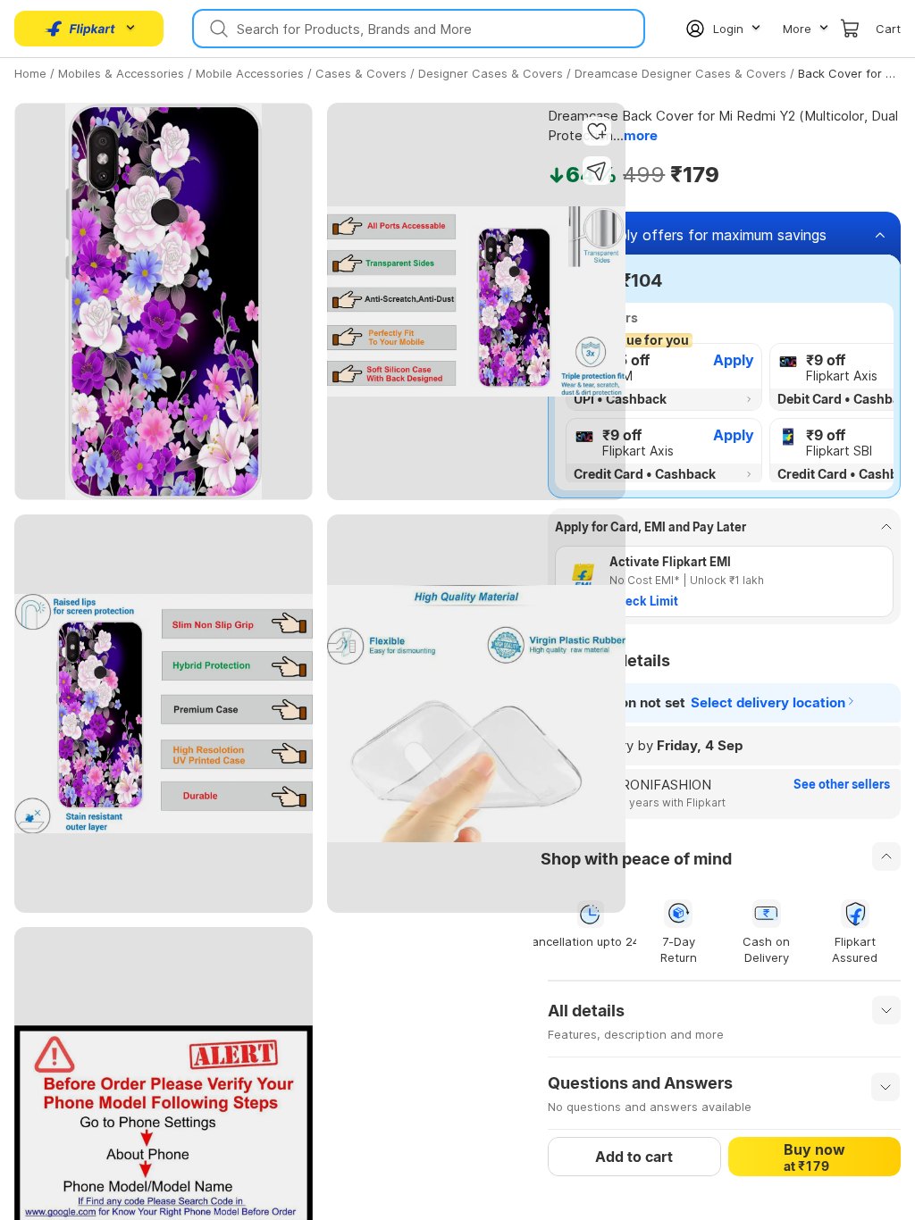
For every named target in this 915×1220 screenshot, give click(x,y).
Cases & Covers (361, 73)
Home (30, 73)
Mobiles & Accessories (121, 73)
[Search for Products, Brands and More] (217, 28)
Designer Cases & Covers (490, 73)
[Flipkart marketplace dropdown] (80, 28)
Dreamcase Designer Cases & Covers (680, 73)
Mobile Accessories (250, 73)
